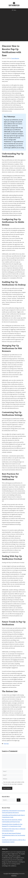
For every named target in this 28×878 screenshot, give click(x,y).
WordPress (13, 875)
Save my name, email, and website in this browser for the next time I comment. (13, 783)
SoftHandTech (15, 873)
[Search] (18, 800)
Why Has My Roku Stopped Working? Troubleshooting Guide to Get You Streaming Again (13, 835)
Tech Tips (6, 743)
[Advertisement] (14, 27)
